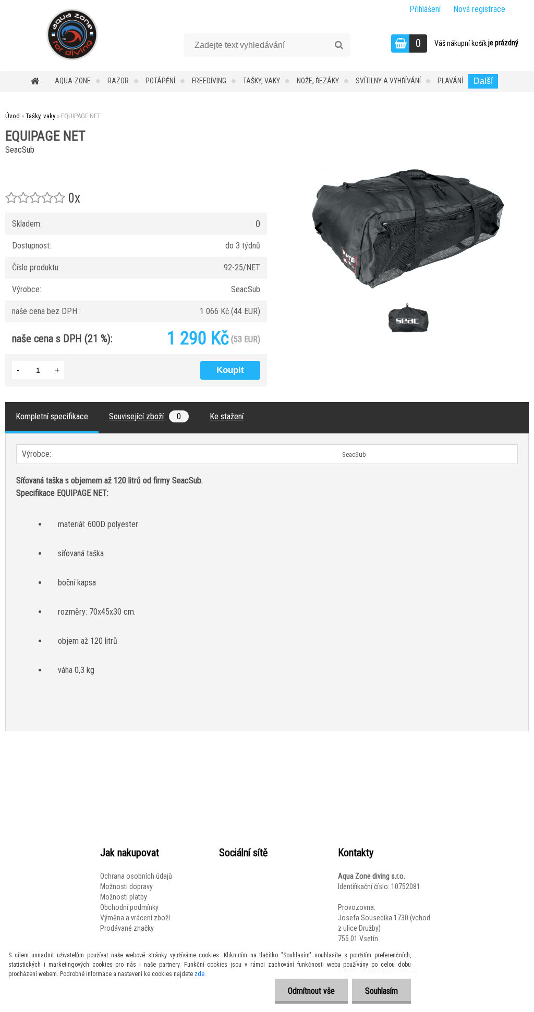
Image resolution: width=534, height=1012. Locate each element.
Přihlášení (425, 9)
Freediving (209, 81)
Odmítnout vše (311, 991)
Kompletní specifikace (52, 416)
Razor (118, 81)
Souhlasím (381, 991)
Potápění (160, 81)
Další (483, 81)
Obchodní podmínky (129, 907)
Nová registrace (479, 9)
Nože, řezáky (318, 81)
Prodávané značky (127, 928)
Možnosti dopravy (126, 886)
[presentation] (319, 229)
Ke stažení (227, 416)
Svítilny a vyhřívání (388, 81)
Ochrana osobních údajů (136, 876)
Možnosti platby (123, 897)
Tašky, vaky (261, 81)
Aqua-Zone (73, 81)
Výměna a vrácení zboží (135, 918)
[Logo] (71, 34)
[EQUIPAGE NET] (407, 229)
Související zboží (145, 416)
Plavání (450, 81)
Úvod (12, 116)
